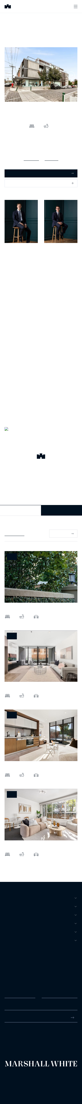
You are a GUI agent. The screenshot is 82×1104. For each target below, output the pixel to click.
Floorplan (51, 158)
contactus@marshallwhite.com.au (29, 1040)
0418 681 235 (54, 262)
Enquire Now (61, 510)
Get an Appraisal (20, 173)
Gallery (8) (31, 158)
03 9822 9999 (15, 1035)
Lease (10, 915)
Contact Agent (20, 510)
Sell (9, 906)
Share (12, 183)
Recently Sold (14, 533)
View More (60, 533)
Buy (8, 898)
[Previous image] (11, 75)
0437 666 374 (15, 262)
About (10, 940)
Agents (11, 932)
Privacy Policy (12, 1079)
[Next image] (71, 75)
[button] (41, 457)
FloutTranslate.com (31, 1085)
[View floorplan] (71, 97)
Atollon (55, 1079)
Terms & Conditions (15, 1076)
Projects (13, 923)
